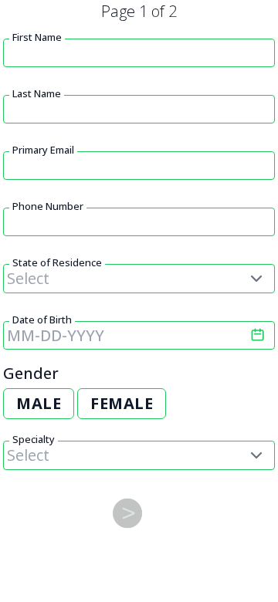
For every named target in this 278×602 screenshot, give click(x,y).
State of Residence (57, 262)
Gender (31, 373)
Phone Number (47, 206)
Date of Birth (42, 319)
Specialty (33, 439)
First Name (37, 37)
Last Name (36, 93)
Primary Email (43, 150)
